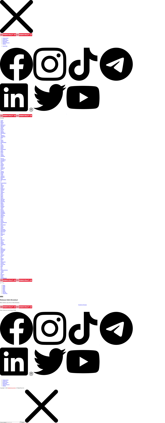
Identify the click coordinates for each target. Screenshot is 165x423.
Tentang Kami (5, 38)
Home (4, 285)
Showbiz (4, 292)
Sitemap (4, 43)
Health (4, 291)
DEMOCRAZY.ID (12, 388)
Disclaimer (5, 41)
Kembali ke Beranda (82, 304)
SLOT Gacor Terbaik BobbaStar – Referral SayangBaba (3, 156)
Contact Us (5, 39)
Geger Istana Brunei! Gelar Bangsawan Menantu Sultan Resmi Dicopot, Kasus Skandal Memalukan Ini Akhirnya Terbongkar (3, 128)
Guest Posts (5, 46)
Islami (4, 287)
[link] (16, 80)
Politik (4, 286)
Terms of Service (6, 42)
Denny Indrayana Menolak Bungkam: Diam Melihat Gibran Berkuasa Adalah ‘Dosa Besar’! (3, 204)
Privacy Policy (6, 40)
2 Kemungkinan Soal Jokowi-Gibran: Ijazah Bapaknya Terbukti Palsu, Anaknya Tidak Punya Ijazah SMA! (3, 189)
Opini (4, 289)
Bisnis (4, 288)
